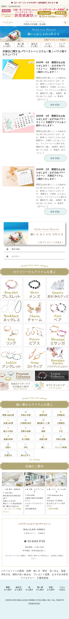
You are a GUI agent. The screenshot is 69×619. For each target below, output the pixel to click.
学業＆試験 (61, 439)
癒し (43, 447)
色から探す (29, 588)
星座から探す (51, 588)
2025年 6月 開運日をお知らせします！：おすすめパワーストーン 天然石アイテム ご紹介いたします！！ (52, 67)
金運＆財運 (8, 423)
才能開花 (61, 423)
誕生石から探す (18, 588)
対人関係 (26, 439)
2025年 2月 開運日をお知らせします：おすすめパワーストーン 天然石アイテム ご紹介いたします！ (50, 174)
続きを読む (55, 104)
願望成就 (43, 414)
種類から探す (8, 588)
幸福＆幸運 (25, 414)
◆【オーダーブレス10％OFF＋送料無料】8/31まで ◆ (34, 2)
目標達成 (61, 414)
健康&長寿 (8, 439)
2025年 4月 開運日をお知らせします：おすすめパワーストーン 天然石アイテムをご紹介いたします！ (51, 120)
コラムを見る (62, 588)
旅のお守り (25, 455)
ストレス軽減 (61, 447)
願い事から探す (40, 588)
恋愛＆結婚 (25, 431)
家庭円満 (43, 439)
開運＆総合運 (8, 414)
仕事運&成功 (25, 423)
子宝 (61, 431)
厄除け (8, 447)
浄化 (26, 447)
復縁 (43, 431)
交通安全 (8, 455)
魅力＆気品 (8, 431)
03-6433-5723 (36, 541)
